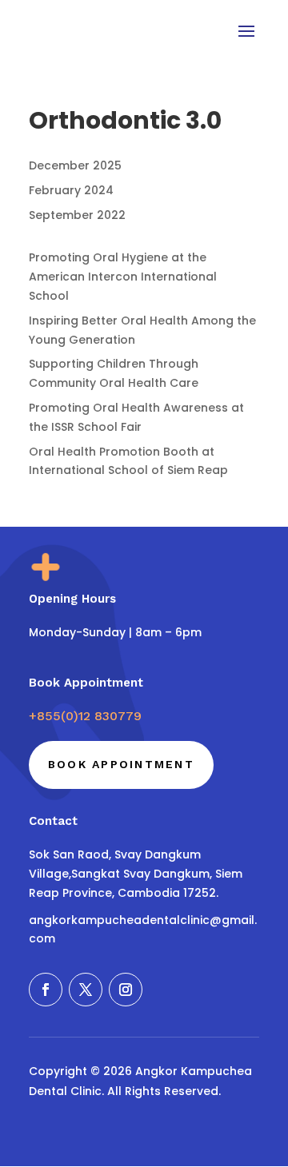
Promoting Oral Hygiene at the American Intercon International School (123, 276)
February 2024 (71, 190)
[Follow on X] (85, 989)
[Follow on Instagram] (125, 989)
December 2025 (75, 165)
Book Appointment (121, 764)
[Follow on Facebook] (45, 989)
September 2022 (77, 215)
